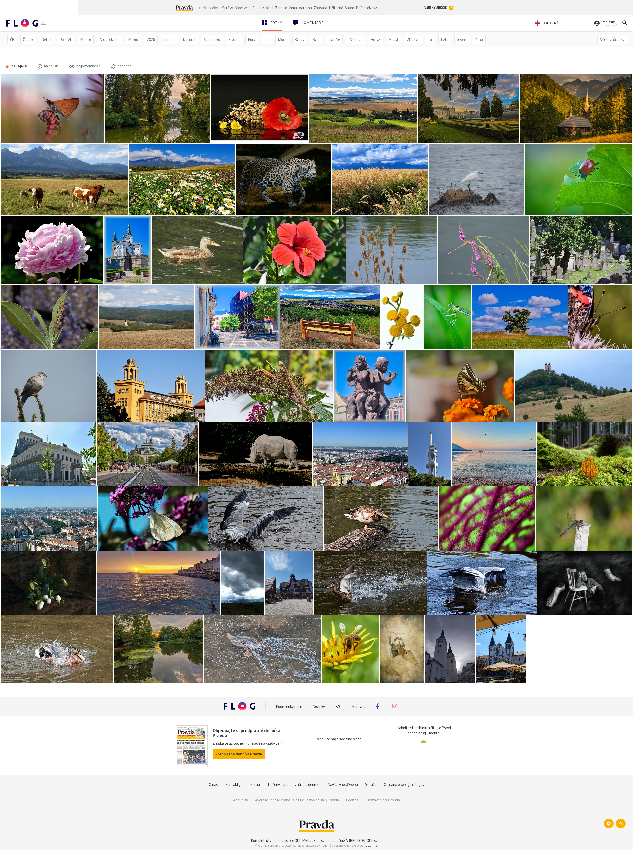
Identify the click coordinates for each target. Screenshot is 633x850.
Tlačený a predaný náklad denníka (293, 784)
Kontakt (358, 706)
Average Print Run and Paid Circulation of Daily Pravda (297, 800)
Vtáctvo (413, 39)
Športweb (242, 8)
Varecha (305, 8)
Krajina (234, 39)
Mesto (85, 39)
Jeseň (461, 39)
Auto (256, 8)
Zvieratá (355, 39)
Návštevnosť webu (343, 784)
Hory (251, 39)
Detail (46, 39)
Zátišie (334, 39)
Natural (189, 39)
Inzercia (254, 784)
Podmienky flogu (289, 706)
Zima (479, 39)
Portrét (66, 39)
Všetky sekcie (435, 7)
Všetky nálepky (612, 39)
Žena (293, 8)
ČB (12, 39)
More (282, 39)
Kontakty (233, 784)
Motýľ (393, 39)
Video (349, 8)
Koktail (267, 8)
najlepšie (19, 66)
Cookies (352, 800)
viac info (371, 845)
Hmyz (375, 39)
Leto (445, 39)
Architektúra (110, 39)
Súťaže (371, 784)
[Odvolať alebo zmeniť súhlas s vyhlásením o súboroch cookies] (609, 823)
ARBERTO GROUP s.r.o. (363, 840)
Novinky (319, 706)
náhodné (124, 66)
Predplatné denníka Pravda (238, 754)
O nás (213, 784)
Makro (133, 39)
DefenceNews (367, 8)
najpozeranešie (88, 66)
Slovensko (212, 39)
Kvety (299, 39)
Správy (227, 8)
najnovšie (51, 66)
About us (240, 800)
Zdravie (281, 8)
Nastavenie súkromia (383, 800)
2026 (151, 39)
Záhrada (320, 8)
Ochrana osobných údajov (404, 784)
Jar (430, 39)
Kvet (316, 39)
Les (267, 39)
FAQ (339, 706)
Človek (28, 39)
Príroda (169, 39)
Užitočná (336, 8)
